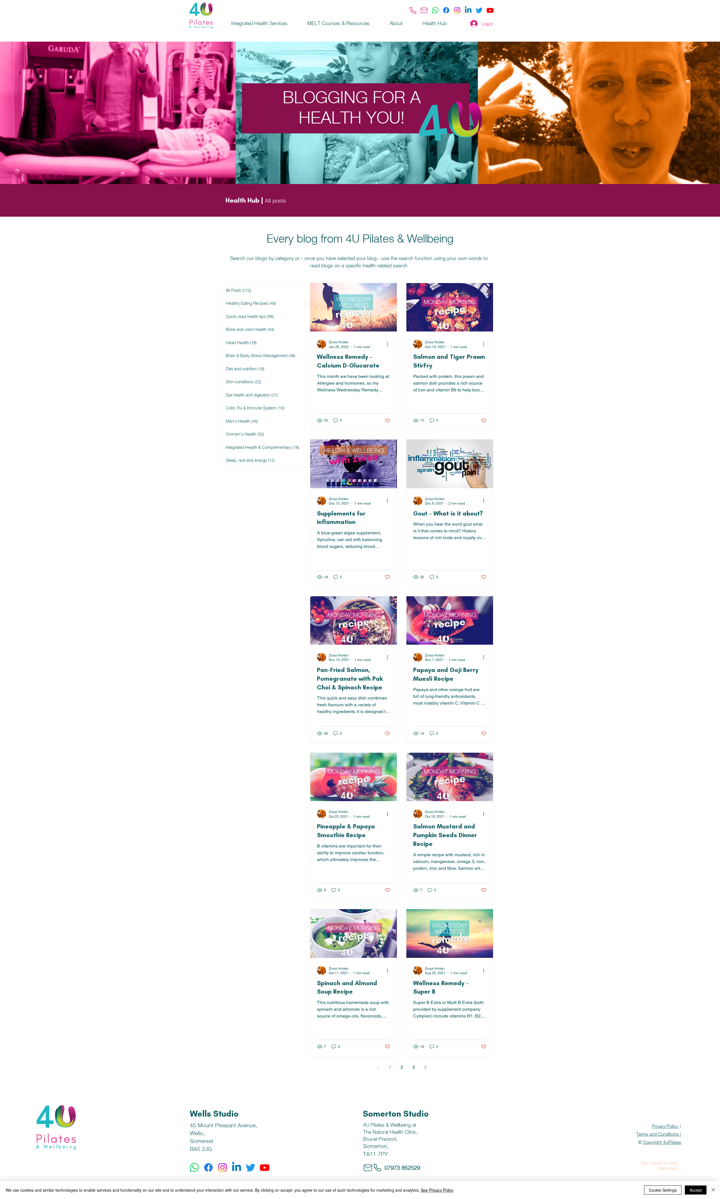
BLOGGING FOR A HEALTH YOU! (352, 107)
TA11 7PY (375, 1154)
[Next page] (425, 1067)
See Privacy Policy (437, 1190)
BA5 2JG (201, 1149)
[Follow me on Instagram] (457, 10)
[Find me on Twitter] (479, 10)
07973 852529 (402, 1167)
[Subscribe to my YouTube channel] (490, 10)
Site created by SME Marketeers (660, 1165)
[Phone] (412, 10)
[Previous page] (378, 1067)
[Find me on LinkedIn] (468, 10)
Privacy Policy (665, 1126)
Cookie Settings (663, 1190)
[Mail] (424, 10)
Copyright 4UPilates (662, 1142)
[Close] (713, 1189)
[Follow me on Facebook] (446, 10)
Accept (696, 1190)
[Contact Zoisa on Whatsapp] (435, 10)
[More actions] (389, 344)
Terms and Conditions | (658, 1134)
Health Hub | (244, 200)
